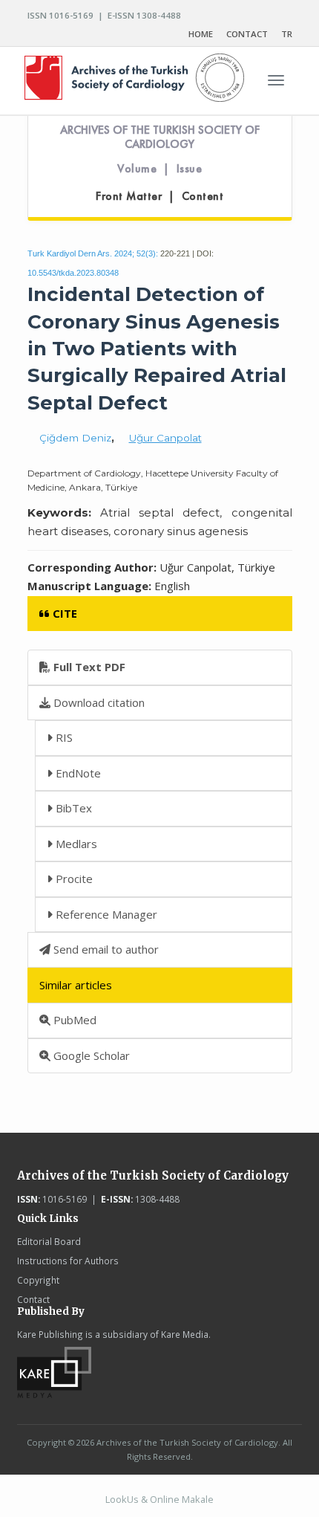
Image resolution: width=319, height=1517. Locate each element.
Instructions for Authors (68, 1261)
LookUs (122, 1499)
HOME (200, 33)
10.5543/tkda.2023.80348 (73, 272)
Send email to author (104, 949)
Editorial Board (49, 1241)
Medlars (75, 843)
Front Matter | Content (159, 196)
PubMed (73, 1019)
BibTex (72, 807)
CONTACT (247, 33)
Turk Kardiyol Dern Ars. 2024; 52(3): (92, 253)
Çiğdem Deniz (75, 438)
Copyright (38, 1280)
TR (286, 33)
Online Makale (182, 1499)
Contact (33, 1299)
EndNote (77, 773)
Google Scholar (90, 1055)
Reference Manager (105, 914)
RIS (63, 737)
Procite (73, 878)
